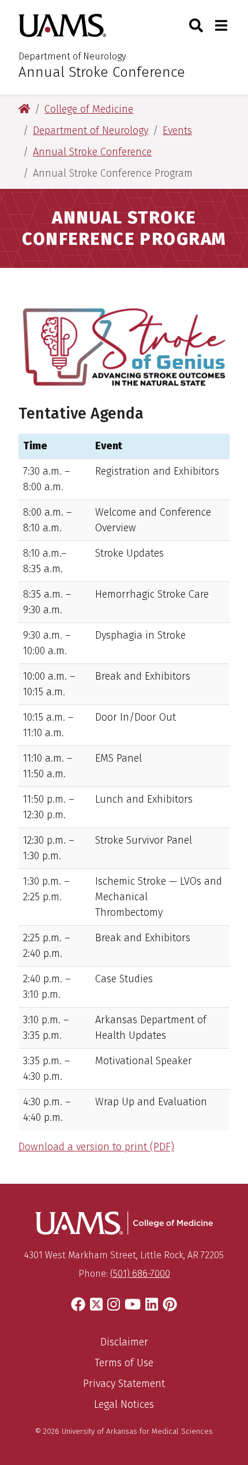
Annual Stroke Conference (101, 72)
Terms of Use (124, 1362)
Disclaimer (124, 1342)
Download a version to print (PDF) (96, 1146)
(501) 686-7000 (140, 1273)
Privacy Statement (124, 1383)
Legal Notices (124, 1404)
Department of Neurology (72, 56)
